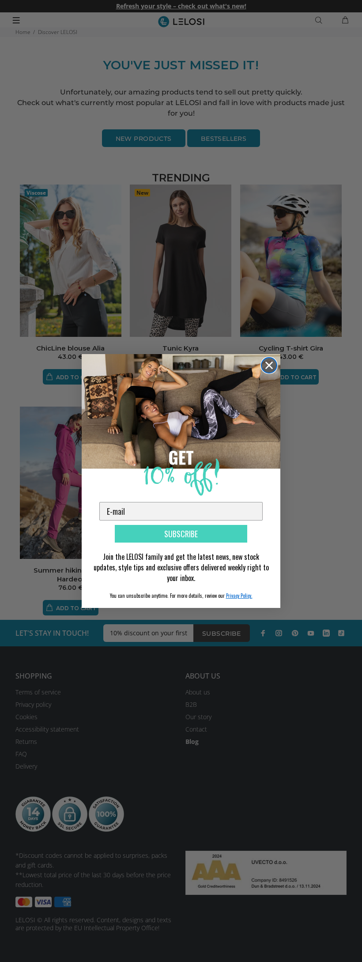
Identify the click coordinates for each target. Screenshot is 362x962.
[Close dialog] (269, 365)
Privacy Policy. (239, 595)
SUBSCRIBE (181, 533)
